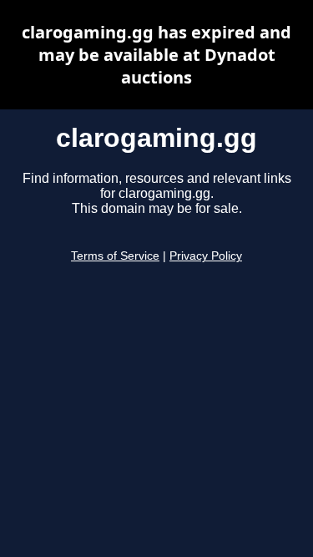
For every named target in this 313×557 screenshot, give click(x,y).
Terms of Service (115, 256)
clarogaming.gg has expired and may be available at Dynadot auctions (156, 55)
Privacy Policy (205, 256)
